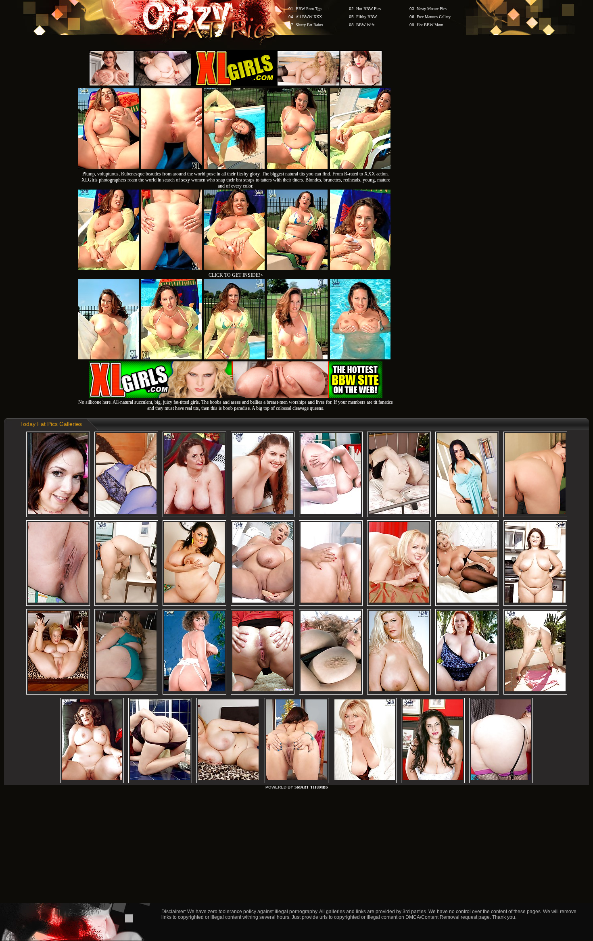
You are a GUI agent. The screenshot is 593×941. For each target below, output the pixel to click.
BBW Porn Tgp (309, 8)
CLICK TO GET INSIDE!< (236, 275)
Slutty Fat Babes (309, 25)
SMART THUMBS (311, 787)
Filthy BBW (366, 17)
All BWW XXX (309, 17)
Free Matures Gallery (434, 17)
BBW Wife (365, 25)
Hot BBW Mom (430, 25)
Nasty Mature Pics (432, 8)
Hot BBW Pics (368, 8)
